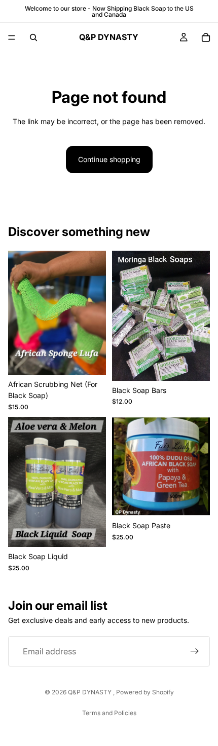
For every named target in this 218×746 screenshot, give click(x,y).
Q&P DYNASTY (90, 692)
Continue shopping (109, 159)
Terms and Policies (109, 713)
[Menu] (11, 37)
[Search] (33, 37)
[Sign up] (194, 651)
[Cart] (206, 37)
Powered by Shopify (145, 692)
